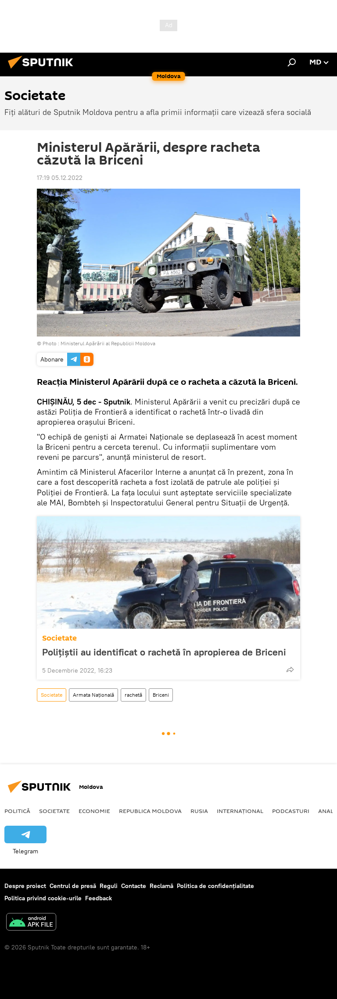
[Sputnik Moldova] (43, 70)
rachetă (133, 694)
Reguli (109, 886)
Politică (17, 811)
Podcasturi (290, 811)
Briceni (161, 694)
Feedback (98, 898)
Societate (59, 638)
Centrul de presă (73, 886)
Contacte (133, 886)
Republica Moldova (150, 811)
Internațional (240, 811)
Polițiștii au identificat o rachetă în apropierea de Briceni (164, 652)
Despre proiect (25, 886)
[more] (290, 669)
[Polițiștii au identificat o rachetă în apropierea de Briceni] (168, 572)
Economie (94, 811)
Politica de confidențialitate (215, 886)
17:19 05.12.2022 (59, 178)
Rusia (199, 811)
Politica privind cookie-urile (43, 898)
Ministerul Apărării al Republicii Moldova (108, 343)
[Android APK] (31, 923)
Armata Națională (93, 694)
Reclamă (161, 886)
